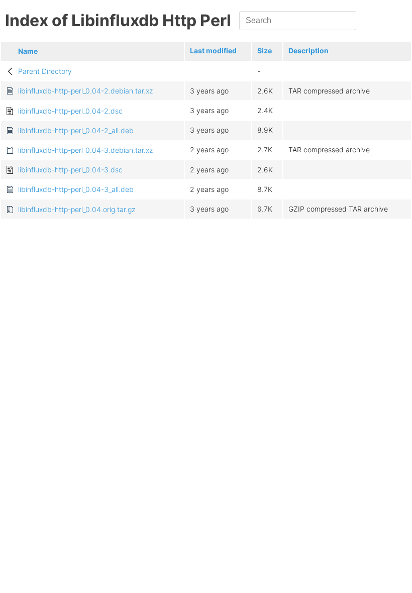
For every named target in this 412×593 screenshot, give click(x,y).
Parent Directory (45, 71)
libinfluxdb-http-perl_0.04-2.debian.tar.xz (85, 90)
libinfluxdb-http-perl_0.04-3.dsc (70, 169)
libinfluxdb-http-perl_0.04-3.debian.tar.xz (85, 150)
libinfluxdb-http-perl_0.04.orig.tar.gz (76, 209)
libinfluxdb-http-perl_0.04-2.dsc (70, 111)
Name (28, 51)
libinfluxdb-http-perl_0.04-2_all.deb (76, 130)
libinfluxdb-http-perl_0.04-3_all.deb (76, 189)
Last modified (213, 50)
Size (264, 50)
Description (308, 50)
